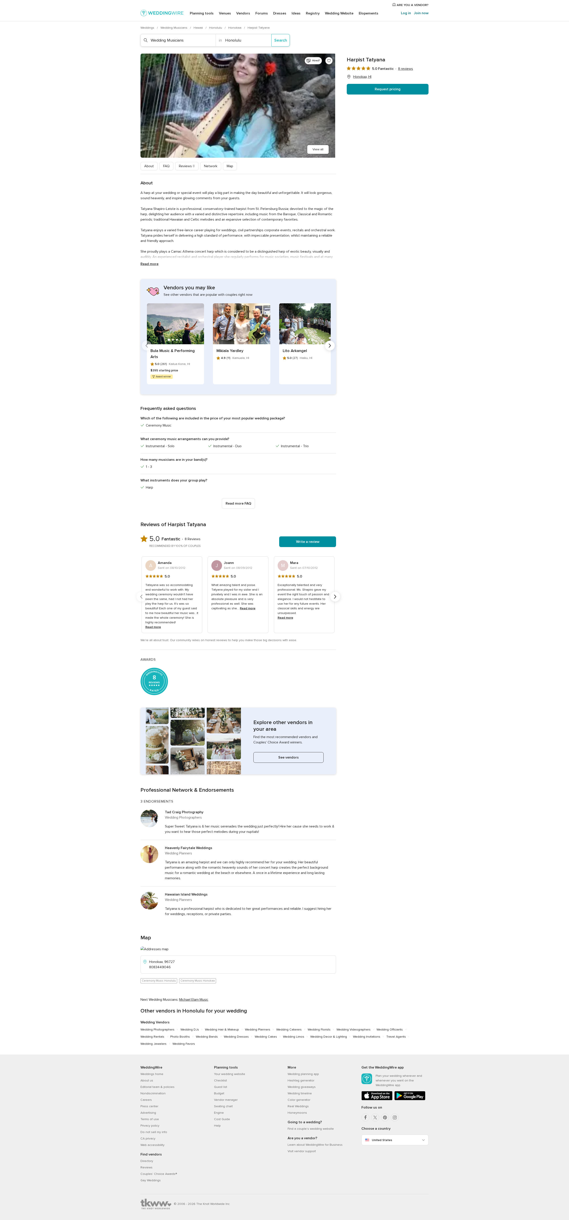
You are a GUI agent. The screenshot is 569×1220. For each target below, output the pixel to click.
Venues (225, 13)
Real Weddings (298, 1106)
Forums (261, 13)
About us (146, 1080)
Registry (313, 13)
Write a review (307, 542)
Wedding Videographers (354, 1029)
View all (318, 149)
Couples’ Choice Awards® (158, 1174)
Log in (406, 13)
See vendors (288, 757)
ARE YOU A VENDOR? (412, 5)
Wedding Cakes (266, 1037)
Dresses (279, 13)
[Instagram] (395, 1117)
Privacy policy (149, 1125)
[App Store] (377, 1099)
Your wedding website (229, 1074)
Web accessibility (152, 1145)
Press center (149, 1106)
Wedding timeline (300, 1093)
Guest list (220, 1087)
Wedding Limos (293, 1037)
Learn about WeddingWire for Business (315, 1145)
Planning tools (202, 13)
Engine (219, 1113)
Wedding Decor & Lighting (328, 1037)
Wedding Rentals (152, 1037)
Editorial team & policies (157, 1087)
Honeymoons (297, 1113)
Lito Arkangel (295, 350)
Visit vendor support (302, 1151)
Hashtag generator (301, 1080)
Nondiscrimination (153, 1093)
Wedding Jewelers (153, 1044)
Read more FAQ (238, 503)
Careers (146, 1100)
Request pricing (388, 89)
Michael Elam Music (193, 999)
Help (217, 1125)
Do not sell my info (153, 1132)
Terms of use (149, 1119)
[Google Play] (409, 1099)
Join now (421, 13)
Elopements (368, 13)
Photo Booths (180, 1037)
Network (210, 166)
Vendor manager (226, 1100)
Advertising (148, 1113)
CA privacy (147, 1138)
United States (382, 1140)
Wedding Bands (207, 1037)
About (149, 166)
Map (230, 166)
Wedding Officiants (390, 1029)
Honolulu (216, 28)
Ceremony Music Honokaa (197, 980)
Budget (219, 1093)
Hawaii (199, 28)
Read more (149, 264)
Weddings (147, 28)
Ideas (296, 13)
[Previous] (147, 345)
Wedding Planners (257, 1029)
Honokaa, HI (362, 76)
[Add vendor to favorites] (329, 60)
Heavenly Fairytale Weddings (188, 848)
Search (280, 40)
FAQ (166, 166)
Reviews (187, 166)
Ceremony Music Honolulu (159, 980)
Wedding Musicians (174, 28)
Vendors (243, 13)
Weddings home (151, 1074)
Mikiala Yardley (229, 350)
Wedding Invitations (366, 1037)
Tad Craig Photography (184, 812)
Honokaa (235, 28)
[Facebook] (365, 1117)
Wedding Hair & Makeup (222, 1029)
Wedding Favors (183, 1044)
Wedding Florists (319, 1029)
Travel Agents (396, 1037)
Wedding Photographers (157, 1029)
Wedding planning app (303, 1074)
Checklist (220, 1080)
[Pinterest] (385, 1117)
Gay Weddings (150, 1180)
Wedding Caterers (289, 1029)
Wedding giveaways (302, 1087)
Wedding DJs (189, 1029)
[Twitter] (375, 1117)
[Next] (330, 345)
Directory (146, 1161)
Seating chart (223, 1106)
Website (339, 13)
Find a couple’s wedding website (311, 1129)
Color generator (299, 1100)
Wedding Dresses (236, 1037)
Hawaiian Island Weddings (186, 894)
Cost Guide (222, 1119)
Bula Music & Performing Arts (172, 353)
